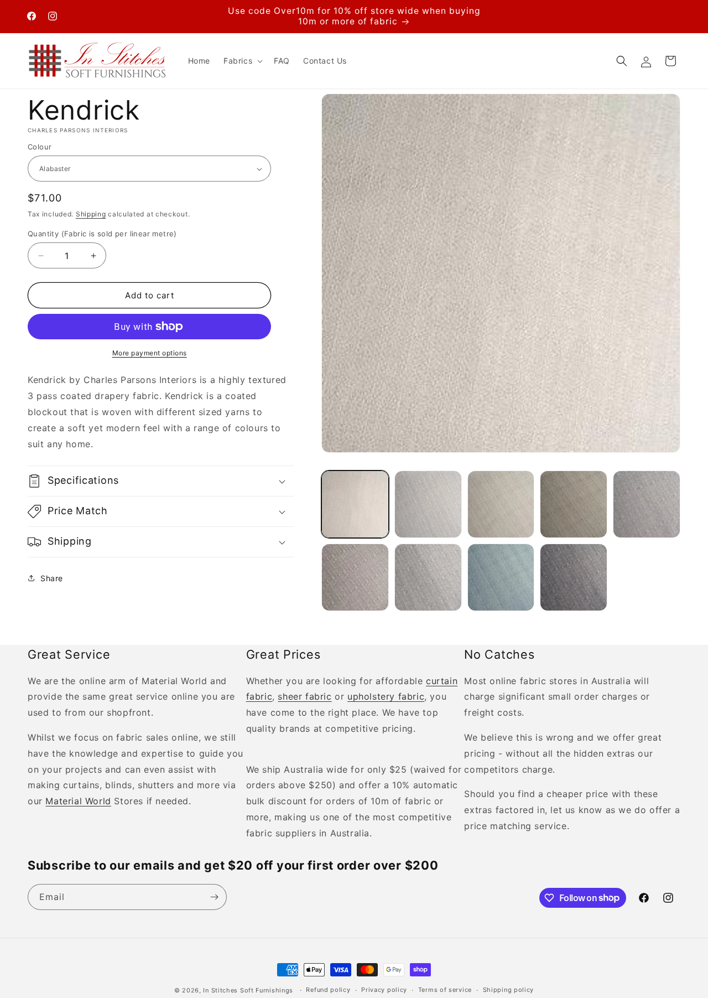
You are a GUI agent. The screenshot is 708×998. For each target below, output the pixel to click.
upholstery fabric (385, 696)
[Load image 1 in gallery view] (355, 504)
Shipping (91, 214)
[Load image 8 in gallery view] (501, 577)
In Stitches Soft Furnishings (248, 990)
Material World (78, 800)
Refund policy (328, 990)
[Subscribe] (214, 897)
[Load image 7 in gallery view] (428, 577)
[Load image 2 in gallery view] (428, 504)
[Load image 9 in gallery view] (573, 577)
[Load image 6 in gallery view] (355, 577)
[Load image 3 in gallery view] (501, 504)
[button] (242, 61)
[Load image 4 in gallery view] (573, 504)
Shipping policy (508, 990)
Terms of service (445, 990)
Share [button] (51, 578)
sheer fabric (304, 696)
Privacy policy (384, 990)
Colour (39, 146)
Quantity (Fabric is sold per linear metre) (102, 233)
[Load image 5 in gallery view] (646, 504)
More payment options (149, 353)
